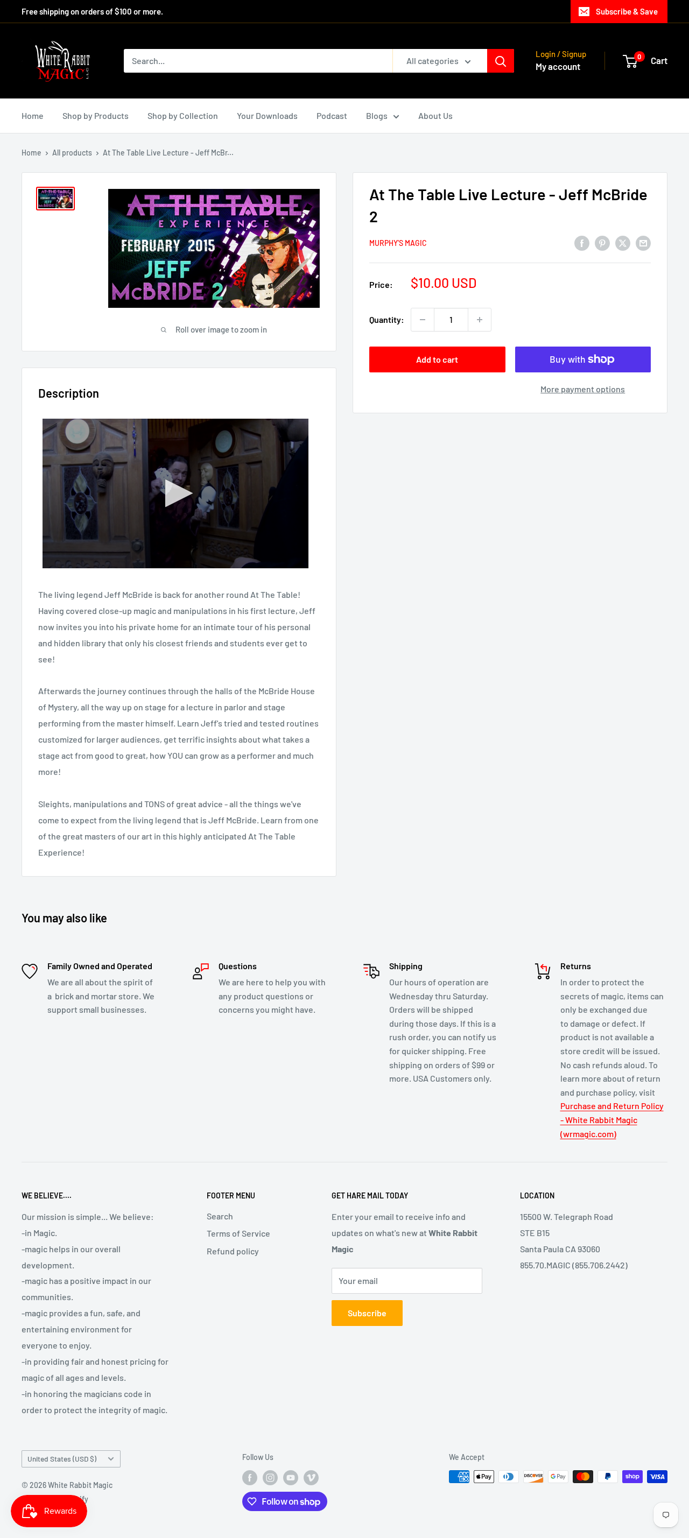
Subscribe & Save (627, 11)
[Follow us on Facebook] (249, 1477)
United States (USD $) (61, 1458)
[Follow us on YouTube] (290, 1477)
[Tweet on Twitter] (622, 242)
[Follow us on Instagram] (270, 1477)
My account (558, 66)
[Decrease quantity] (422, 319)
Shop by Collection (182, 115)
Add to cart (437, 359)
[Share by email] (643, 242)
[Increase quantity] (479, 319)
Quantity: (386, 319)
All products (72, 152)
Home (33, 115)
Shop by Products (95, 115)
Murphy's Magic (398, 243)
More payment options (582, 389)
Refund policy (233, 1251)
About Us (435, 115)
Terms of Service (238, 1233)
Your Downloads (267, 115)
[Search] (500, 61)
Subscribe (367, 1313)
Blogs (377, 115)
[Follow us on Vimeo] (311, 1477)
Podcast (332, 115)
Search (220, 1216)
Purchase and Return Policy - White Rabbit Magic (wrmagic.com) (612, 1119)
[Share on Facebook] (581, 242)
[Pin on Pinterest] (602, 242)
